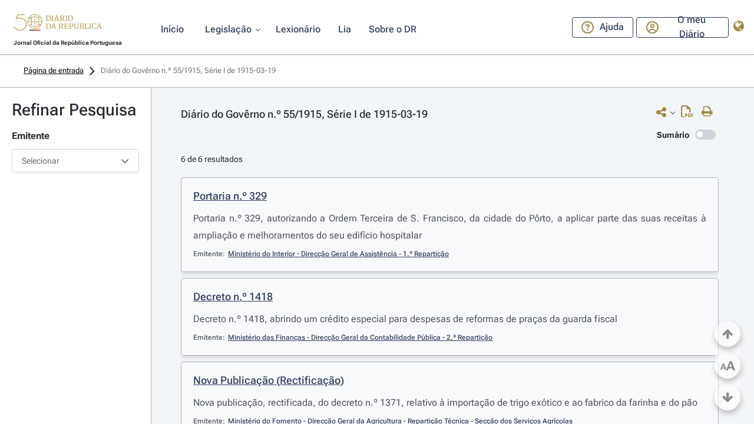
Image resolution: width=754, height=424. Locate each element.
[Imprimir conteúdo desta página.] (710, 112)
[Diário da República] (58, 25)
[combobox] (75, 161)
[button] (58, 24)
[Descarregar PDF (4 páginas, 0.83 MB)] (690, 114)
